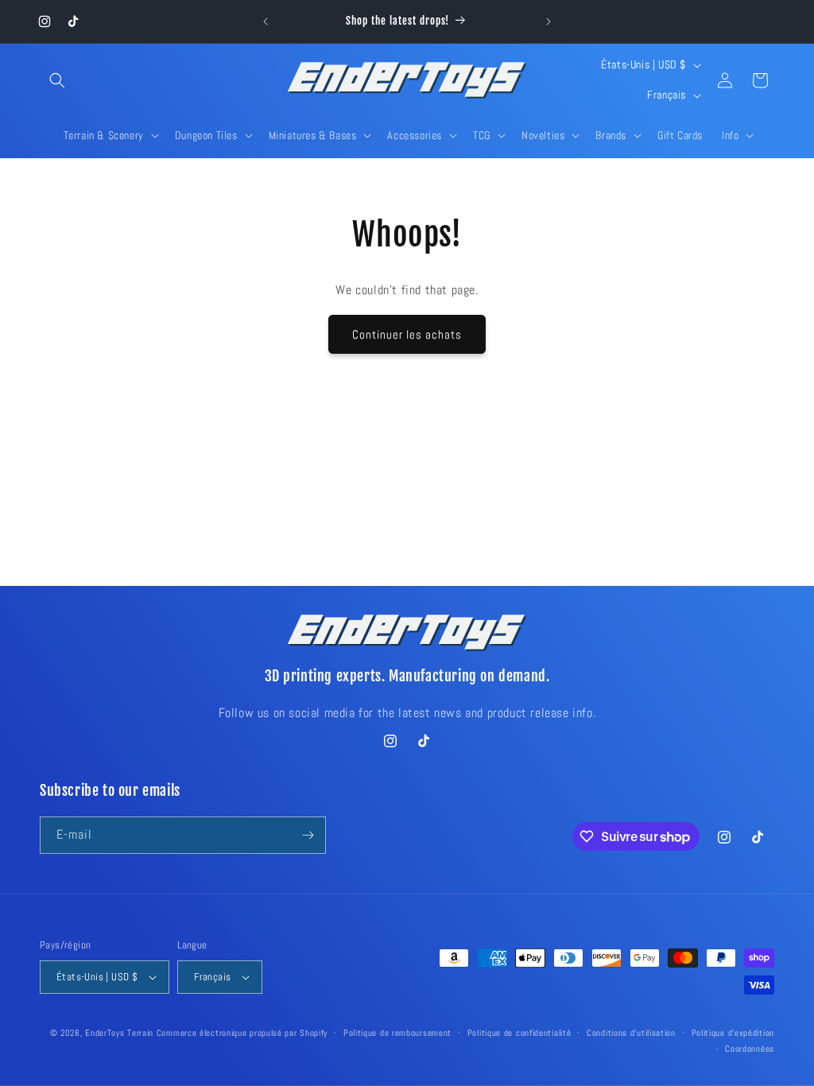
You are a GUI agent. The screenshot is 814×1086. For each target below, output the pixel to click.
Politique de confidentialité (519, 1032)
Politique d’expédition (733, 1032)
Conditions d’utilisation (631, 1032)
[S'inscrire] (307, 835)
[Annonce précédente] (265, 21)
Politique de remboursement (397, 1032)
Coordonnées (749, 1048)
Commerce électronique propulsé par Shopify (242, 1032)
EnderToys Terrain (119, 1032)
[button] (57, 80)
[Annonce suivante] (548, 21)
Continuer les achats (407, 334)
